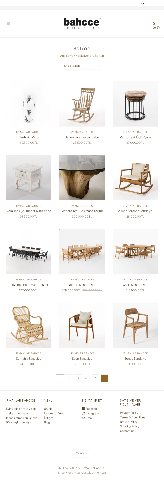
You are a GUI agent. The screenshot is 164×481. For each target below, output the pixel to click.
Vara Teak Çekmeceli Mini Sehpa (28, 211)
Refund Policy (128, 422)
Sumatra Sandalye (28, 358)
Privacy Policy (129, 412)
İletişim (48, 418)
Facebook (91, 408)
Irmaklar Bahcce (28, 132)
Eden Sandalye (82, 358)
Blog (47, 422)
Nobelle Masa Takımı (82, 285)
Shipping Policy (129, 426)
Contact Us (127, 431)
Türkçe (80, 453)
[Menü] (8, 24)
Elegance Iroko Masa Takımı (29, 285)
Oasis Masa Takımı (135, 285)
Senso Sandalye (135, 358)
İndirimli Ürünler (54, 413)
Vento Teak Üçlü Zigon (135, 137)
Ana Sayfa (66, 55)
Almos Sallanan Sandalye (135, 211)
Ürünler (48, 408)
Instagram (92, 413)
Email (89, 418)
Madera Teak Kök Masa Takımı (82, 211)
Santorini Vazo (29, 137)
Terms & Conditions (132, 417)
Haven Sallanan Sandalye (82, 137)
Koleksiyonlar (84, 55)
